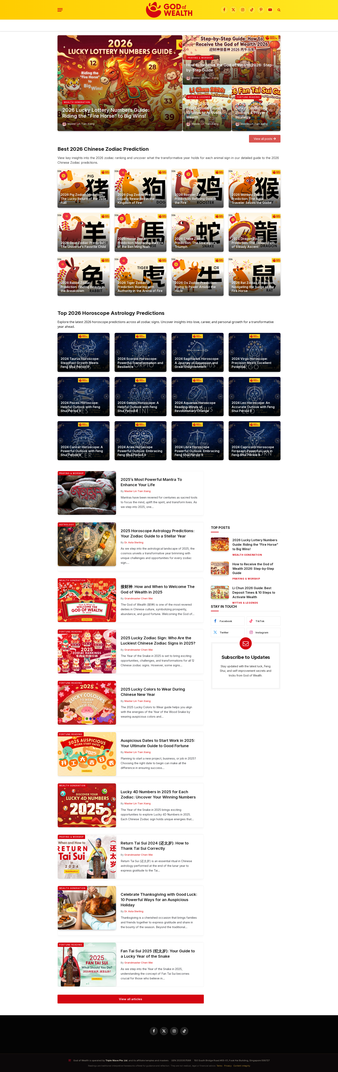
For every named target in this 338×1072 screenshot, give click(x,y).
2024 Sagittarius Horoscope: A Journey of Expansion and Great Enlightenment (197, 363)
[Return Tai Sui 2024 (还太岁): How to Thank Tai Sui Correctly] (87, 857)
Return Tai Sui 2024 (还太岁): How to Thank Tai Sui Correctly (155, 846)
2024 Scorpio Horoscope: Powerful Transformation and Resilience (140, 363)
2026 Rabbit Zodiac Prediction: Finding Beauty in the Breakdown (82, 287)
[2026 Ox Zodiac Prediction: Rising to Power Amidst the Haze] (198, 276)
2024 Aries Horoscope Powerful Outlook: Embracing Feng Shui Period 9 (140, 451)
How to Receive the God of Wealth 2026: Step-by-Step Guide (230, 67)
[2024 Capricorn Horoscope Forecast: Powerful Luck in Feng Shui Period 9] (255, 440)
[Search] (278, 9)
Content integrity (241, 1066)
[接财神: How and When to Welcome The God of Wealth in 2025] (87, 600)
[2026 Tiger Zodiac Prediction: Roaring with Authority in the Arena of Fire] (141, 276)
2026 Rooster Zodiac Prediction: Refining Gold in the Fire (195, 199)
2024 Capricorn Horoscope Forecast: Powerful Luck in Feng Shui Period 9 (253, 451)
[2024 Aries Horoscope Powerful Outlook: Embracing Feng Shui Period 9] (141, 440)
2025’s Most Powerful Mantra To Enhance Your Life (151, 482)
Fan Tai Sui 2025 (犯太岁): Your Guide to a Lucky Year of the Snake (158, 954)
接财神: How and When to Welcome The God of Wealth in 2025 (158, 589)
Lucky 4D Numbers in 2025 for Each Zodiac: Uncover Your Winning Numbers (158, 794)
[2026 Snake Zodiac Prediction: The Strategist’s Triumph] (198, 232)
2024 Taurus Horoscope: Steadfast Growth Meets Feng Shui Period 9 (80, 363)
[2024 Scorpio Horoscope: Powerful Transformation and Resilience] (141, 352)
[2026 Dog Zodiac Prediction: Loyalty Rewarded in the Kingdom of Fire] (141, 188)
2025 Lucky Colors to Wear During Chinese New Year (153, 692)
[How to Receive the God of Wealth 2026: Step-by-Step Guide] (231, 60)
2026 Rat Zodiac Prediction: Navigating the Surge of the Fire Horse (253, 287)
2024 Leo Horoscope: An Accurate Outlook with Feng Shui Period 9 (253, 407)
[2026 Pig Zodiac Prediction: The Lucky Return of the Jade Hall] (84, 188)
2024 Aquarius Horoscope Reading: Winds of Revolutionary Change (195, 407)
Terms (219, 1066)
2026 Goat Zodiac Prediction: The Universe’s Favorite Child (83, 245)
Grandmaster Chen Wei (138, 598)
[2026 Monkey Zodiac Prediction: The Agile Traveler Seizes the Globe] (255, 188)
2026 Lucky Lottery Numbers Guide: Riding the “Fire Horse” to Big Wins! (105, 113)
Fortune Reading (248, 97)
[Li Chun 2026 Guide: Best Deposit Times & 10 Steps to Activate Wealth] (220, 592)
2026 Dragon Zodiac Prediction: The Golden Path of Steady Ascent (253, 243)
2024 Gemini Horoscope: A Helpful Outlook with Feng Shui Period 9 (138, 407)
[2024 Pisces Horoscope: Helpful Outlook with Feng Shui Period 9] (84, 396)
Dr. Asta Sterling (133, 542)
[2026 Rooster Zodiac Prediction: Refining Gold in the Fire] (198, 188)
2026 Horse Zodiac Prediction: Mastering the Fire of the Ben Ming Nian (140, 243)
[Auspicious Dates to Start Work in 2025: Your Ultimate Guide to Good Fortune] (87, 754)
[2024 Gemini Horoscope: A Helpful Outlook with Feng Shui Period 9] (141, 396)
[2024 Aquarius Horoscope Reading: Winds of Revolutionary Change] (198, 396)
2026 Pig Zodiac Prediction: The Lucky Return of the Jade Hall (83, 199)
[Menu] (60, 9)
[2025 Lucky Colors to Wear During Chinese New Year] (87, 703)
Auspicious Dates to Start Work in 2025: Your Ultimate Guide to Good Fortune (158, 743)
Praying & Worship (200, 58)
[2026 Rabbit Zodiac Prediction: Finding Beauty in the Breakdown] (84, 276)
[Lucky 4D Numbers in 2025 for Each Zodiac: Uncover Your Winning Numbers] (87, 805)
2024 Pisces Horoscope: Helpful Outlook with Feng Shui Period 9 (80, 407)
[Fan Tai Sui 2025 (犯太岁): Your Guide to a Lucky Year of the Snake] (87, 964)
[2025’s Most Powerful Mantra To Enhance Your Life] (87, 493)
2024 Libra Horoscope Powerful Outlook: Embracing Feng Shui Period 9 (197, 451)
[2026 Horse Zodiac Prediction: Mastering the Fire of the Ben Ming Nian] (141, 232)
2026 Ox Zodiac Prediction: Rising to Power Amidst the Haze (196, 287)
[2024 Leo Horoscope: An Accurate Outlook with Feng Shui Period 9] (255, 396)
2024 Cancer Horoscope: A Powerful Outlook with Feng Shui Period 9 (82, 451)
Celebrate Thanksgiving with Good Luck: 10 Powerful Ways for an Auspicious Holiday (159, 899)
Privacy (228, 1066)
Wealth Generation (77, 102)
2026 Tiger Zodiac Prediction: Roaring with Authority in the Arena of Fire (140, 287)
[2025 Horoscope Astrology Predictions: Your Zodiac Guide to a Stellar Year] (87, 544)
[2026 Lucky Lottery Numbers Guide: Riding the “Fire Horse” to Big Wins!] (120, 83)
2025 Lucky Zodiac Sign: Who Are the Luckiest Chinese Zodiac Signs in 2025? (158, 641)
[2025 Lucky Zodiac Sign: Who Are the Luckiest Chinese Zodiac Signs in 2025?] (87, 651)
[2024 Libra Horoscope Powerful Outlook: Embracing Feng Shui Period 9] (198, 440)
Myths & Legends (199, 97)
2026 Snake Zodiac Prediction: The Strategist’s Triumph (196, 243)
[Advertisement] (245, 498)
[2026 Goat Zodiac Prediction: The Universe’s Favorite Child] (84, 232)
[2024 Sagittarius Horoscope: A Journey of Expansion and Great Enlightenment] (198, 352)
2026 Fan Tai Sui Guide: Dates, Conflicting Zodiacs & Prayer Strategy (255, 110)
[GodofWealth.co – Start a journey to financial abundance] (169, 10)
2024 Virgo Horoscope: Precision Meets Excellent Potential (251, 363)
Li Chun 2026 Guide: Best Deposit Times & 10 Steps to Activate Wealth (204, 110)
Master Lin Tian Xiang (81, 123)
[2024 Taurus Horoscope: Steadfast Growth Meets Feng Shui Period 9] (84, 352)
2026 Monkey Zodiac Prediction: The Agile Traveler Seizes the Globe (251, 199)
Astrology (66, 524)
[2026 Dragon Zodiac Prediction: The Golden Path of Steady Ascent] (255, 232)
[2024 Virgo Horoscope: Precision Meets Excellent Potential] (255, 352)
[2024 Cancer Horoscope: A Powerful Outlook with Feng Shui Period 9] (84, 440)
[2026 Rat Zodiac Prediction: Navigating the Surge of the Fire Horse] (255, 276)
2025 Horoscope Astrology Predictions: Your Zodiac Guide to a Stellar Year (157, 533)
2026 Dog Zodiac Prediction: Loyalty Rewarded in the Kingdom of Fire (140, 199)
